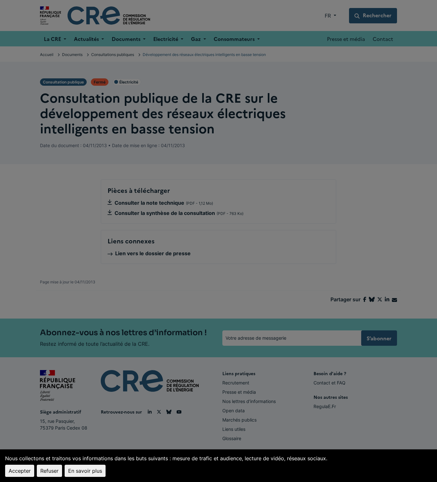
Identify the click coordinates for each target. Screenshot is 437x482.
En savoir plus (85, 471)
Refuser (49, 471)
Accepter (20, 471)
